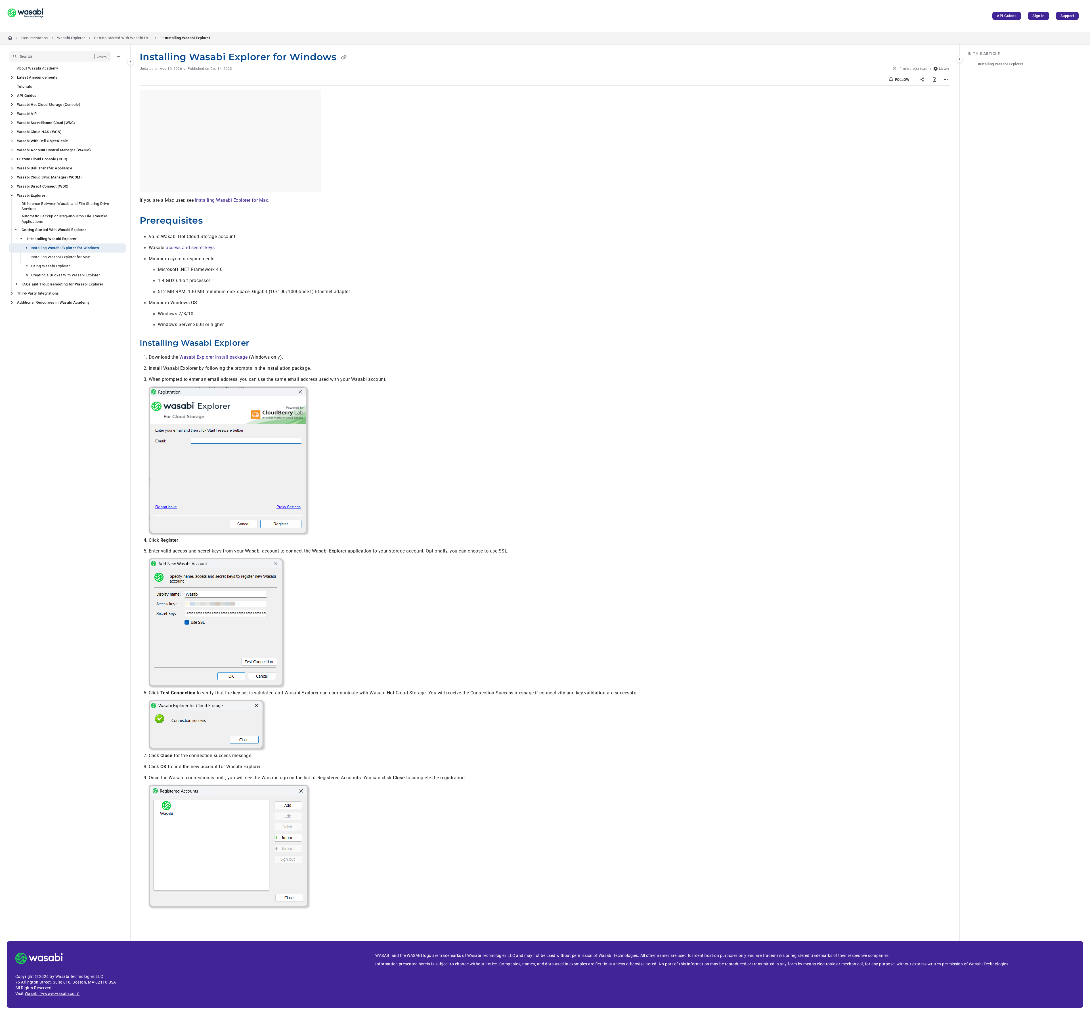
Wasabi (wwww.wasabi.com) (52, 993)
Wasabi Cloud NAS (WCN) (39, 132)
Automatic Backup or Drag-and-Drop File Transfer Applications (64, 218)
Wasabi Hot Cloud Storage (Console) (48, 104)
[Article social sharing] (922, 79)
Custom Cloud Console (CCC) (42, 159)
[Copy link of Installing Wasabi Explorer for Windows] (343, 57)
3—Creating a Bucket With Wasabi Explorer (63, 275)
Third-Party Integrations (38, 293)
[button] (60, 56)
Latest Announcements (37, 77)
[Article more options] (945, 79)
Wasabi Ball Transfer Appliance (44, 168)
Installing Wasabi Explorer (1000, 64)
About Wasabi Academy (37, 68)
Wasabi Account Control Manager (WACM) (54, 150)
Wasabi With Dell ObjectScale (42, 141)
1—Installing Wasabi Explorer (185, 38)
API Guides (1006, 16)
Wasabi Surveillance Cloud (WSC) (46, 123)
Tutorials (24, 86)
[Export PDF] (934, 79)
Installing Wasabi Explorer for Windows (65, 248)
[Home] (26, 16)
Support (1067, 16)
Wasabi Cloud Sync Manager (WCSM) (49, 177)
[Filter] (118, 56)
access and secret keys (190, 247)
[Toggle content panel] (959, 59)
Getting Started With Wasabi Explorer (122, 38)
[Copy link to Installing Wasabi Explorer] (258, 343)
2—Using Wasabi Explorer (48, 266)
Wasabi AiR (27, 114)
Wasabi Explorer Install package (213, 357)
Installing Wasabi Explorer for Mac (60, 257)
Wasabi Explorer (71, 38)
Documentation (34, 38)
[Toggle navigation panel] (130, 61)
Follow (901, 79)
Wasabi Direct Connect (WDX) (43, 186)
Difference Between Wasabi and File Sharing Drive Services (65, 206)
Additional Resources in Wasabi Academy (53, 302)
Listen (944, 68)
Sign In (1038, 16)
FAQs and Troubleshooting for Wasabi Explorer (62, 284)
